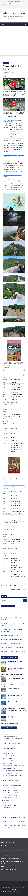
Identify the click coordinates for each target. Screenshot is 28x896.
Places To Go (5, 62)
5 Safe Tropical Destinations (10, 736)
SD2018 (12, 72)
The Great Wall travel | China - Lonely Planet (13, 175)
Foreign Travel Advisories (7, 845)
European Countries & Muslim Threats (12, 778)
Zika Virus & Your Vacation (9, 753)
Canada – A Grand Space (9, 760)
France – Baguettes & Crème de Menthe (13, 773)
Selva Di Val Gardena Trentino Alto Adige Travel (13, 647)
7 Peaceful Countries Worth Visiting (11, 743)
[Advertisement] (14, 41)
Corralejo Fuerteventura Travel (17, 717)
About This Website (6, 855)
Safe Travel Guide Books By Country (10, 869)
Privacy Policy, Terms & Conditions (10, 858)
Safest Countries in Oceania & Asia (10, 610)
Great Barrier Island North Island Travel (13, 708)
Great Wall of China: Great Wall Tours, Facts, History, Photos (13, 121)
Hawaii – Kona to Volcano (9, 758)
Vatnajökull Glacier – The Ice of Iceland (12, 785)
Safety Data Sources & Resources (9, 849)
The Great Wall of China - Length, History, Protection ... (14, 155)
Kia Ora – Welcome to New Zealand (11, 780)
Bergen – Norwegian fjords (9, 768)
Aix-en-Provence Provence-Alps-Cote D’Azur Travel (13, 651)
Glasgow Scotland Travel (18, 589)
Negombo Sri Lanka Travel (16, 695)
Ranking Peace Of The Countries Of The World (12, 639)
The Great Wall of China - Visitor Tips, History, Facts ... (12, 141)
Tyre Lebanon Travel (14, 702)
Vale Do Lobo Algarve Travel (9, 723)
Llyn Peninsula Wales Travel (16, 678)
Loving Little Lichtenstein (9, 748)
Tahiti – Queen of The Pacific (10, 795)
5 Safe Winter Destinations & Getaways (12, 738)
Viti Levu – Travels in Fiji (9, 783)
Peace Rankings (5, 813)
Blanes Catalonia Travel (15, 661)
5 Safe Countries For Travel (9, 751)
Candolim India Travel (14, 689)
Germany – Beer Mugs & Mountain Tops (13, 770)
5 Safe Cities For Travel (8, 741)
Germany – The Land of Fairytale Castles (13, 775)
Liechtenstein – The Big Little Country (12, 788)
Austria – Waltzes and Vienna (10, 790)
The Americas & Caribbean (9, 805)
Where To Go (4, 734)
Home (2, 731)
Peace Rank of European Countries (9, 635)
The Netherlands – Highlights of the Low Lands (14, 797)
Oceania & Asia (6, 807)
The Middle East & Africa (9, 810)
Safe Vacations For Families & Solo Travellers (14, 746)
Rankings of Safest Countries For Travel (11, 643)
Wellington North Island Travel (17, 710)
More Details (14, 369)
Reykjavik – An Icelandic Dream (10, 756)
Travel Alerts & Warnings (7, 842)
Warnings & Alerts (5, 830)
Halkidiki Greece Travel (9, 585)
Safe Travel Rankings (6, 800)
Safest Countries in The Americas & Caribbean (12, 614)
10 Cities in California (8, 763)
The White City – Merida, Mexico (11, 793)
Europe (4, 802)
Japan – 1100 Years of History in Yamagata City (14, 765)
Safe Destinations (14, 13)
